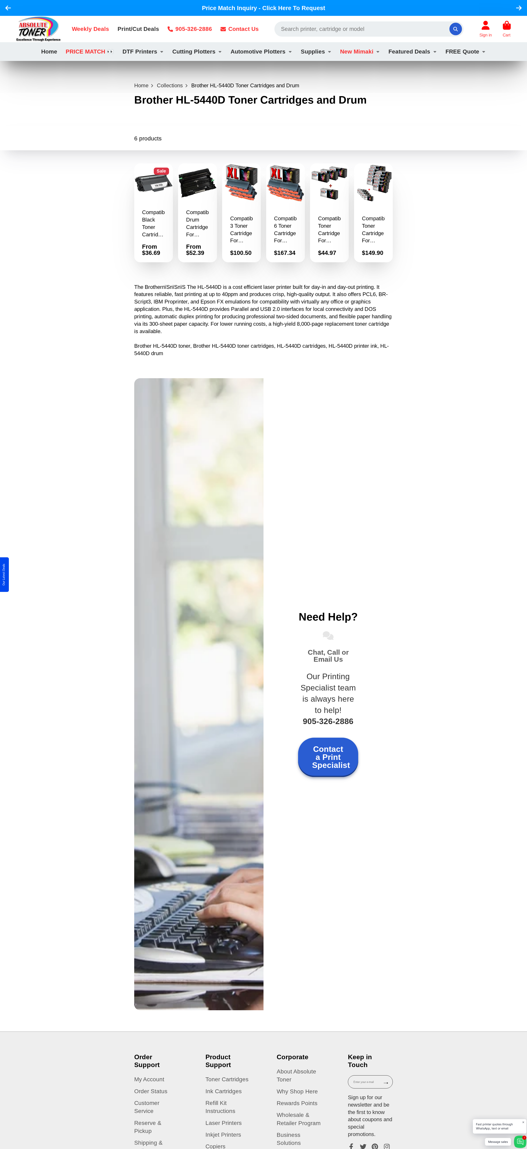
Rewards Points (297, 1103)
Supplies (313, 51)
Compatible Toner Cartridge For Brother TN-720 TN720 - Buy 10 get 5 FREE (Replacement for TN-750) (373, 212)
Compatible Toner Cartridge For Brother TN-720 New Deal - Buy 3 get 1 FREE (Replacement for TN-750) (329, 212)
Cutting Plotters (194, 51)
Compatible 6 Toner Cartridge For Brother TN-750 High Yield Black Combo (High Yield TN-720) (285, 212)
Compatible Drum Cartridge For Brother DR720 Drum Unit (197, 212)
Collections (170, 85)
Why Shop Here (297, 1091)
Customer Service (146, 1107)
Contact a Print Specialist (331, 757)
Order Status (150, 1091)
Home (49, 51)
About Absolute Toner (296, 1075)
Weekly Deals (90, 29)
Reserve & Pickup (147, 1127)
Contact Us (243, 29)
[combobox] (368, 29)
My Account (149, 1079)
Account (485, 29)
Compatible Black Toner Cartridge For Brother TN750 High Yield (153, 212)
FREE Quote (462, 51)
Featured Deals (409, 51)
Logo (38, 29)
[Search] (455, 29)
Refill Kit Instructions (220, 1107)
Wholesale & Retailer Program (299, 1119)
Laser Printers (223, 1123)
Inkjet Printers (223, 1135)
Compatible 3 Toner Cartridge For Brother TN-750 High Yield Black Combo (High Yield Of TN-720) (241, 212)
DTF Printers (139, 51)
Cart (506, 29)
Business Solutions (289, 1139)
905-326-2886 (193, 29)
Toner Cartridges (226, 1079)
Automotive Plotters (258, 51)
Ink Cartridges (223, 1091)
